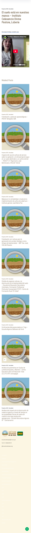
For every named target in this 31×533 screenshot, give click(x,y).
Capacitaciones (5, 471)
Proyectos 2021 (5, 9)
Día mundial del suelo (6, 519)
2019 (3, 510)
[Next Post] (15, 392)
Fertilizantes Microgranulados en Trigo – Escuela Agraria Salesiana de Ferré (15, 328)
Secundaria (11, 9)
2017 (3, 516)
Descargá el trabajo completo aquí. (10, 32)
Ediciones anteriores (6, 484)
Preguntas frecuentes (6, 477)
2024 (3, 490)
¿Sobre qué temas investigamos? (9, 461)
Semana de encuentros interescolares (10, 474)
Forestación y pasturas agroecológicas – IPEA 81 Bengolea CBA (15, 118)
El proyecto (4, 455)
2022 (3, 497)
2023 (3, 494)
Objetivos (4, 458)
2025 (3, 487)
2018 (3, 513)
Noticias (3, 523)
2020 (3, 506)
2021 (3, 503)
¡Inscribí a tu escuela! (6, 481)
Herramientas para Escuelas (8, 468)
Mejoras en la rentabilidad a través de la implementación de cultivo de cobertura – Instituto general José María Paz (15, 201)
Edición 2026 (4, 465)
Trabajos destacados (6, 500)
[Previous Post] (15, 349)
